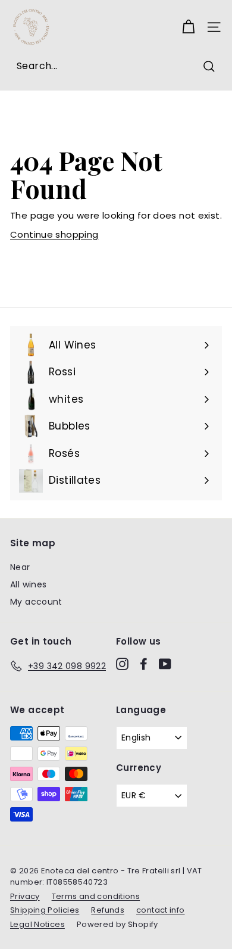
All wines (28, 584)
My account (36, 602)
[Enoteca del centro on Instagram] (122, 664)
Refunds (107, 910)
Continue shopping (54, 234)
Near (20, 567)
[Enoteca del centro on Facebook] (143, 664)
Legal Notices (37, 924)
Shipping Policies (44, 910)
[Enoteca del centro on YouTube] (165, 664)
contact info (160, 910)
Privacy (25, 896)
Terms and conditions (96, 896)
